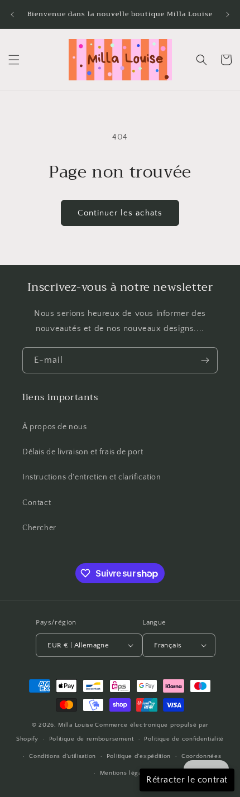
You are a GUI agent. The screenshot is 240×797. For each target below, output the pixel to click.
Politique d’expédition (139, 756)
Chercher (39, 528)
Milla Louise (75, 725)
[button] (14, 59)
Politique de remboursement (91, 739)
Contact (36, 502)
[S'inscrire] (205, 360)
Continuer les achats (120, 213)
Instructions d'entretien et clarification (91, 477)
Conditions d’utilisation (62, 756)
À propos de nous (54, 426)
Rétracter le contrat (187, 780)
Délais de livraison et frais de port (82, 452)
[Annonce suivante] (227, 14)
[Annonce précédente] (12, 14)
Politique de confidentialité (184, 739)
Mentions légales (125, 773)
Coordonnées (201, 756)
